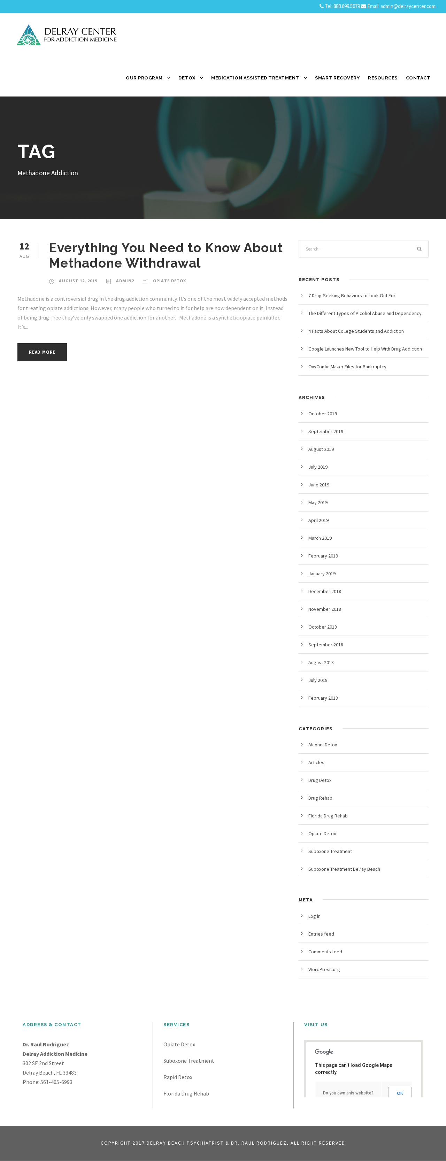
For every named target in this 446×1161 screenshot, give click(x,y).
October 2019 (322, 413)
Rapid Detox (177, 1077)
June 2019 (318, 485)
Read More (42, 352)
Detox (186, 77)
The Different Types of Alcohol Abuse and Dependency (365, 313)
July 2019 (318, 467)
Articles (316, 762)
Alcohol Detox (322, 744)
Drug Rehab (320, 798)
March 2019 (320, 538)
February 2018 (323, 698)
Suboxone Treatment (330, 851)
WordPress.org (324, 969)
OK (400, 1093)
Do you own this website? (348, 1093)
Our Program (144, 77)
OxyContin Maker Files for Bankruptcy (347, 366)
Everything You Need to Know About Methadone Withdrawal (166, 255)
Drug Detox (319, 780)
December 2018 (324, 591)
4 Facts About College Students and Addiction (356, 331)
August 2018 (321, 662)
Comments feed (325, 951)
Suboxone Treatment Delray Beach (344, 869)
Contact (418, 77)
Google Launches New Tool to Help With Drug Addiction (365, 349)
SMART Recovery (337, 77)
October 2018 (322, 627)
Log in (314, 916)
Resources (383, 77)
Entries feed (321, 934)
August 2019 (321, 449)
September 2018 (325, 644)
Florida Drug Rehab (328, 816)
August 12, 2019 (78, 280)
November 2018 (324, 609)
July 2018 (318, 680)
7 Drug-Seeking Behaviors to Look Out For (351, 295)
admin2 (125, 280)
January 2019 (322, 573)
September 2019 (325, 431)
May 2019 (318, 502)
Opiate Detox (169, 280)
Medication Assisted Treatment (255, 77)
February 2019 (323, 556)
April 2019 (318, 520)
